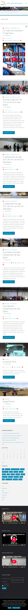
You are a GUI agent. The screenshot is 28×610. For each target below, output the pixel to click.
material (17, 474)
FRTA (8, 474)
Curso (15, 367)
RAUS (21, 476)
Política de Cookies (18, 597)
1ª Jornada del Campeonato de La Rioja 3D (11, 435)
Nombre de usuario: (6, 578)
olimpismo (10, 112)
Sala (18, 28)
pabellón (10, 40)
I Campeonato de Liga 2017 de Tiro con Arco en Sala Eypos (13, 206)
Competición (5, 471)
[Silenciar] (22, 523)
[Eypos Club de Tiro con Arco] (3, 3)
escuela (21, 471)
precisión (15, 40)
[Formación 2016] (14, 353)
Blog (3, 490)
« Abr (3, 462)
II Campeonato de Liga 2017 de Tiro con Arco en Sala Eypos (13, 159)
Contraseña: (4, 581)
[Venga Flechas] (14, 393)
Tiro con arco (9, 479)
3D (3, 469)
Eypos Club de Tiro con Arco (14, 3)
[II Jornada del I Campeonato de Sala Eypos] (14, 297)
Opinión (3, 497)
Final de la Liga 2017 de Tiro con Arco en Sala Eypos (12, 102)
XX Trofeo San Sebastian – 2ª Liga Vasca (13, 31)
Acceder (4, 588)
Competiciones (13, 28)
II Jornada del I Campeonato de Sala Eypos (11, 308)
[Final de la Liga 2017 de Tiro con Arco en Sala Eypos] (14, 89)
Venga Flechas (9, 401)
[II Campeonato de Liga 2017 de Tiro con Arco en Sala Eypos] (14, 148)
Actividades (6, 28)
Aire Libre (8, 469)
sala (18, 40)
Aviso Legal (7, 597)
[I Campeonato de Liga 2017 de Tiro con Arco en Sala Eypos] (14, 195)
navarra (22, 474)
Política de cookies (16, 607)
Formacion (6, 359)
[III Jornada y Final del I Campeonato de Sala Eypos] (14, 243)
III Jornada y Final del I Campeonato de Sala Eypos (12, 255)
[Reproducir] (3, 523)
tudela (20, 479)
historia (12, 474)
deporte (15, 471)
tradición (15, 479)
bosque (22, 469)
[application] (14, 517)
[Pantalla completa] (24, 523)
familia (5, 40)
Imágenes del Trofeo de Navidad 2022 (10, 438)
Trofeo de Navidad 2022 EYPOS (9, 440)
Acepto (9, 607)
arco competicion (15, 469)
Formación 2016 (9, 361)
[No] (26, 604)
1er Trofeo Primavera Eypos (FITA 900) (10, 433)
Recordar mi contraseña (6, 584)
